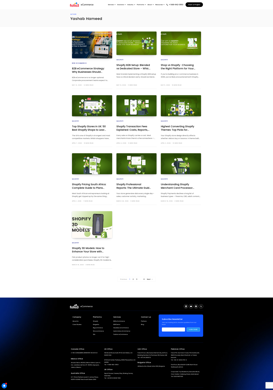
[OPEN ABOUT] (153, 5)
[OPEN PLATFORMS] (145, 5)
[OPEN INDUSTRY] (134, 5)
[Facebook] (196, 306)
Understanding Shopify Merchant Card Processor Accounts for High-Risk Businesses (177, 186)
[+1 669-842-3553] (167, 4)
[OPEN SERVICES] (115, 5)
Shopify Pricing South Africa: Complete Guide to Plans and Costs (89, 186)
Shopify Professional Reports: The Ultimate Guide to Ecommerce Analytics (133, 186)
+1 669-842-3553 (176, 5)
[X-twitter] (201, 306)
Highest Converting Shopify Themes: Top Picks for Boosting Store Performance (178, 128)
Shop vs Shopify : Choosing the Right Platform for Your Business (177, 67)
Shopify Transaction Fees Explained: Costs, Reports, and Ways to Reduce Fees (132, 128)
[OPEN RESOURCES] (164, 5)
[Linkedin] (186, 306)
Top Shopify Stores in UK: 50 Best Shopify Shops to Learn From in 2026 (89, 128)
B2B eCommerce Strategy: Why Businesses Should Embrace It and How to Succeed (88, 70)
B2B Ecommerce (79, 63)
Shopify (120, 60)
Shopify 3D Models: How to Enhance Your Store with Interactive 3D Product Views (89, 250)
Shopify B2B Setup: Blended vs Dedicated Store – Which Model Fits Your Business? (133, 67)
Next (149, 279)
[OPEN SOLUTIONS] (125, 5)
